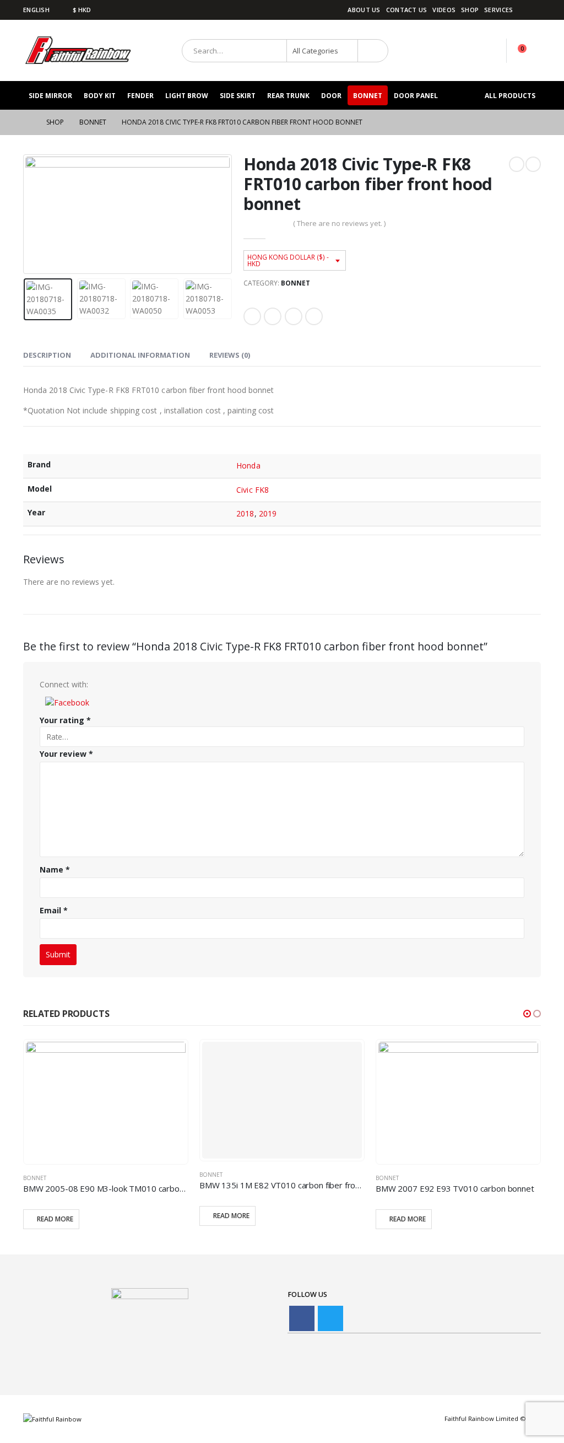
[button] (67, 702)
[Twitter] (330, 1318)
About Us (364, 10)
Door (331, 95)
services (498, 10)
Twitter (272, 316)
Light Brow (186, 95)
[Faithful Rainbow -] (78, 50)
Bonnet (367, 95)
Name (55, 869)
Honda (248, 465)
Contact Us (406, 10)
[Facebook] (534, 10)
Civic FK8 (252, 489)
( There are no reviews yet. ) (339, 223)
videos (443, 10)
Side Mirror (50, 95)
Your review (66, 754)
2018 (245, 513)
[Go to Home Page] (27, 122)
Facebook (252, 316)
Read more (55, 1219)
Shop (470, 10)
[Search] (373, 51)
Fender (140, 95)
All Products (510, 95)
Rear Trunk (288, 95)
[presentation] (26, 214)
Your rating (65, 720)
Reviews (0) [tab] (229, 355)
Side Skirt (238, 95)
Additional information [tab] (140, 355)
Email (314, 316)
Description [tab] (47, 355)
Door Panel (416, 95)
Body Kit (100, 95)
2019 (267, 513)
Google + (293, 316)
